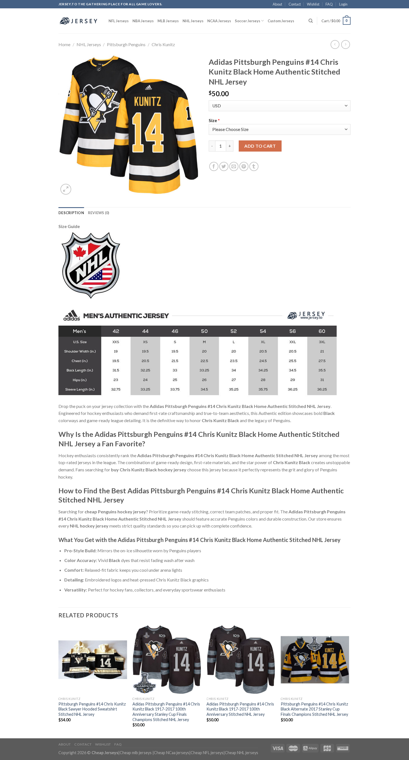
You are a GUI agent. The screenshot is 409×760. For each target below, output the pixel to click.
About (277, 4)
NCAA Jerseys (219, 21)
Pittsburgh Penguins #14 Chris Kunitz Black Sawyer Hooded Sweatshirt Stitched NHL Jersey (92, 709)
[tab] (71, 212)
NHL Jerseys (193, 21)
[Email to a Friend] (233, 166)
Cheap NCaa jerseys (171, 752)
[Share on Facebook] (213, 166)
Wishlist (313, 4)
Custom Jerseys (281, 21)
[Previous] (59, 681)
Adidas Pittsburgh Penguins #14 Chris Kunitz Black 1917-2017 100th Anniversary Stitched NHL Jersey (240, 709)
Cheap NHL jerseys (241, 752)
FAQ (329, 4)
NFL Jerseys (119, 21)
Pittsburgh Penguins (126, 44)
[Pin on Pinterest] (243, 166)
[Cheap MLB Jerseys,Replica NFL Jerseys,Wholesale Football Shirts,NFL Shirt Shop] (79, 20)
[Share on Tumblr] (253, 166)
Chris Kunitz (163, 44)
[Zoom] (65, 189)
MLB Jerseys (168, 21)
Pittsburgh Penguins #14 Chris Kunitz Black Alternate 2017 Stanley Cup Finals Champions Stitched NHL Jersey (314, 709)
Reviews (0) (98, 213)
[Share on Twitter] (223, 166)
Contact (295, 4)
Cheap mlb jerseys (136, 752)
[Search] (311, 21)
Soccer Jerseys (247, 21)
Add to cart (260, 145)
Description (71, 213)
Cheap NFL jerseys (207, 752)
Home (64, 44)
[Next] (349, 681)
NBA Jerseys (143, 21)
